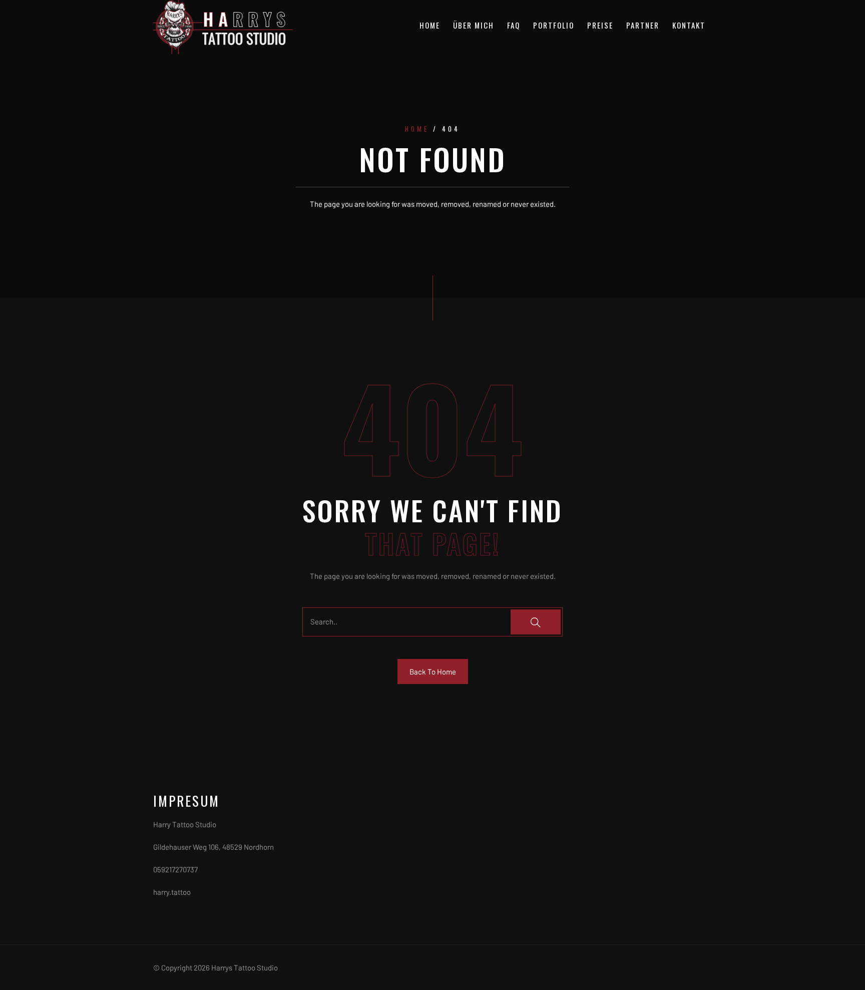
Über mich (473, 25)
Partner (642, 25)
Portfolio (553, 25)
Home (429, 25)
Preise (600, 25)
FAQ (513, 25)
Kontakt (688, 25)
